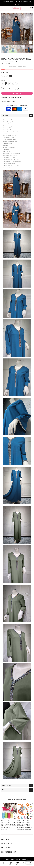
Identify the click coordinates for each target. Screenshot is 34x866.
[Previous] (3, 29)
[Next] (30, 29)
